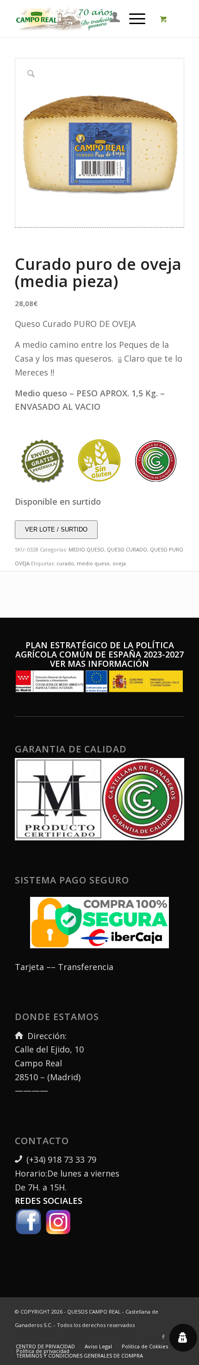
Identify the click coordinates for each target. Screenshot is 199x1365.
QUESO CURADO (127, 549)
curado (65, 563)
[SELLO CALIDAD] (156, 461)
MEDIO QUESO (86, 549)
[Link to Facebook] (163, 1337)
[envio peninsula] (43, 461)
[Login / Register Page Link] (110, 18)
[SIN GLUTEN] (99, 461)
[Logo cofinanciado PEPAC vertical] (99, 681)
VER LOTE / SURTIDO (56, 529)
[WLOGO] (65, 18)
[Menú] (132, 18)
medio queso (93, 563)
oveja (119, 563)
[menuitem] (110, 18)
